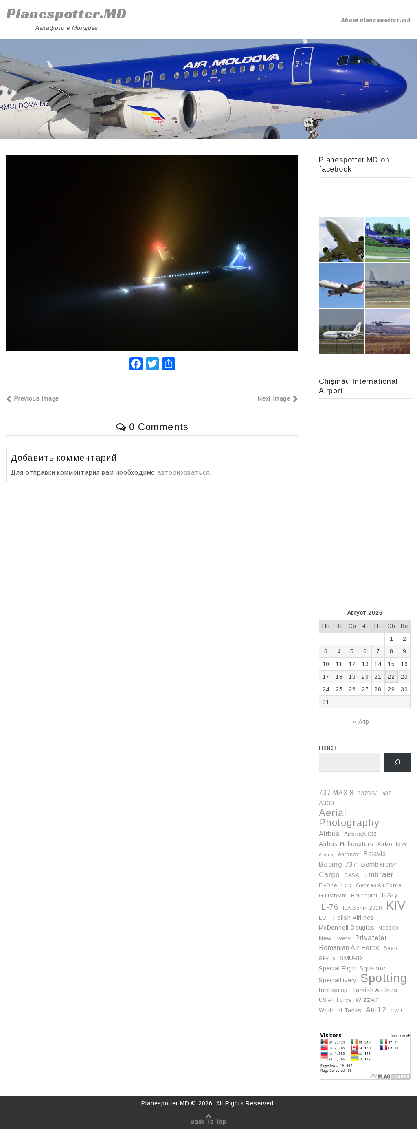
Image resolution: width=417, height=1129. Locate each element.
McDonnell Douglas (347, 927)
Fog (346, 885)
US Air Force (335, 1000)
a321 (388, 793)
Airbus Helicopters (346, 844)
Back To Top (208, 1121)
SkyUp (327, 958)
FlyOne (328, 885)
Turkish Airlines (374, 990)
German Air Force (379, 885)
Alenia (326, 854)
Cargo (329, 875)
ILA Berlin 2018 (362, 908)
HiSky (390, 895)
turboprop (333, 990)
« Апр (361, 721)
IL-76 (329, 907)
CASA (351, 875)
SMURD (351, 958)
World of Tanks (340, 1010)
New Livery (335, 938)
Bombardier (379, 864)
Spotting (383, 978)
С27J (396, 1010)
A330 (326, 803)
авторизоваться (183, 472)
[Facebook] (136, 364)
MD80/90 (388, 927)
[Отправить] (168, 364)
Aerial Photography (349, 818)
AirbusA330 (360, 834)
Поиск (327, 747)
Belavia (374, 853)
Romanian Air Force (349, 947)
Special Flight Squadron (353, 968)
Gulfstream (333, 896)
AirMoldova (392, 844)
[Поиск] (397, 762)
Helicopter (364, 896)
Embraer (378, 874)
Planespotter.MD (66, 13)
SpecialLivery (337, 980)
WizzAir (367, 999)
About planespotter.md (376, 19)
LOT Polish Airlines (346, 917)
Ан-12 (376, 1010)
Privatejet (371, 937)
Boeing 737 (338, 864)
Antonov (349, 854)
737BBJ (368, 793)
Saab (390, 948)
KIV (396, 905)
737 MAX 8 (336, 792)
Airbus (329, 833)
